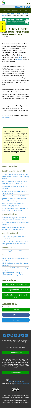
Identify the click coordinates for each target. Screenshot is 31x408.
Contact (23, 381)
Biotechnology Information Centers (21, 384)
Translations (15, 10)
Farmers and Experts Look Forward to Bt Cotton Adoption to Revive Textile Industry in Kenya (15, 177)
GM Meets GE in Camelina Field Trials (13, 196)
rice (17, 59)
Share (16, 315)
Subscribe (3, 26)
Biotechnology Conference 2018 (12, 251)
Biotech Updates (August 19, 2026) (16, 285)
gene (20, 59)
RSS (21, 10)
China (20, 57)
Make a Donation (16, 372)
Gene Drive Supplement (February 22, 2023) (16, 296)
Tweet (16, 320)
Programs (17, 381)
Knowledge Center (9, 13)
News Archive (6, 10)
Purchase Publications (15, 352)
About (11, 381)
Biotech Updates (19, 13)
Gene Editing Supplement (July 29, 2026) (16, 290)
